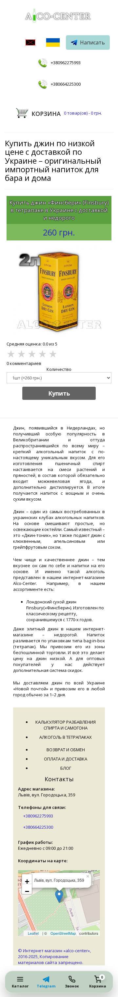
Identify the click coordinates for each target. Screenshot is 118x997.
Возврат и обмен (66, 750)
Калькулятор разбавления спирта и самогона (65, 725)
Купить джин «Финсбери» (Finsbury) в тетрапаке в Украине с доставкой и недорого (59, 210)
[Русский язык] (30, 43)
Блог (65, 768)
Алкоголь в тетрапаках (65, 737)
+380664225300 (66, 84)
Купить (59, 393)
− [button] (27, 890)
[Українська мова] (53, 43)
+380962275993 (66, 63)
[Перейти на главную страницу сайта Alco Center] (59, 17)
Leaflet (33, 933)
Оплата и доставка (65, 759)
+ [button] (27, 880)
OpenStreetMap (63, 933)
